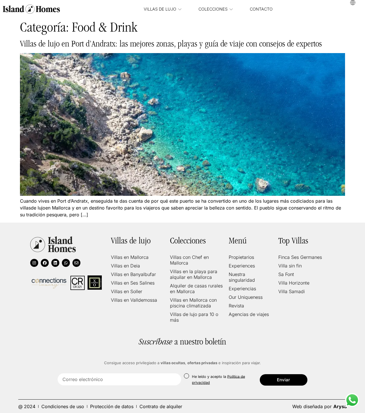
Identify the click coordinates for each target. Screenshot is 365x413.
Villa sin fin (290, 266)
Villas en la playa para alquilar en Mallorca (193, 274)
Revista (236, 306)
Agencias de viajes (249, 314)
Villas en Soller (126, 291)
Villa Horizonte (293, 283)
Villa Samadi (291, 291)
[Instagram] (34, 263)
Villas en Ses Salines (133, 283)
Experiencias (242, 288)
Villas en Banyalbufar (133, 274)
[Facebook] (45, 263)
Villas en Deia (125, 266)
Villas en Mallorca (130, 257)
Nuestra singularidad (242, 277)
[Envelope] (76, 263)
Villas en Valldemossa (134, 300)
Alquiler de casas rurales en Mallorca (196, 288)
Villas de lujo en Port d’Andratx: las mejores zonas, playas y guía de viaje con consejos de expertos (171, 44)
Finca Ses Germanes (300, 257)
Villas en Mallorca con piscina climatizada (193, 303)
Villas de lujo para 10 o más (194, 317)
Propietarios (241, 257)
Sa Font (286, 274)
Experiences (242, 266)
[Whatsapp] (66, 263)
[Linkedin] (55, 263)
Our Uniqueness (246, 297)
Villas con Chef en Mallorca (189, 260)
